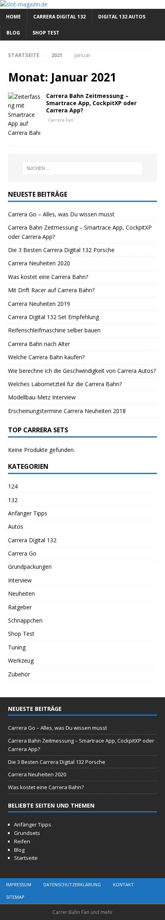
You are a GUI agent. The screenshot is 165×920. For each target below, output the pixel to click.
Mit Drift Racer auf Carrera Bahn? (51, 290)
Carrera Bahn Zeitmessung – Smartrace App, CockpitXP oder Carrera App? (91, 103)
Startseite (26, 857)
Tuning (17, 647)
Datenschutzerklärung (72, 884)
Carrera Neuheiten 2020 (39, 263)
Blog (13, 32)
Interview (20, 580)
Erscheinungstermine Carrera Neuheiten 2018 (67, 411)
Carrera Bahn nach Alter (39, 344)
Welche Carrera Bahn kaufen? (46, 357)
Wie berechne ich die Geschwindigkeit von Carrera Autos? (82, 371)
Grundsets (27, 833)
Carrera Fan (60, 120)
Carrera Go (22, 553)
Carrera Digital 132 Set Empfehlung (53, 317)
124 (13, 486)
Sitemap (15, 897)
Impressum (18, 884)
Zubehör (19, 674)
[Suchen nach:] (83, 168)
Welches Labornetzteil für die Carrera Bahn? (65, 384)
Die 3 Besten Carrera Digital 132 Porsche (61, 250)
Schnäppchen (25, 620)
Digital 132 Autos (121, 16)
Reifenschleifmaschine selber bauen (54, 330)
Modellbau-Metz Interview (42, 397)
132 (13, 500)
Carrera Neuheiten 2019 (39, 303)
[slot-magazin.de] (24, 4)
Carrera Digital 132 (59, 16)
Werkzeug (21, 660)
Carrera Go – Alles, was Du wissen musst (61, 214)
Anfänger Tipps (27, 513)
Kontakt (123, 884)
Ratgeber (20, 607)
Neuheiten (21, 593)
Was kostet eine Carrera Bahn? (48, 277)
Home (13, 16)
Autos (15, 526)
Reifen (22, 841)
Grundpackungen (30, 566)
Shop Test (45, 32)
